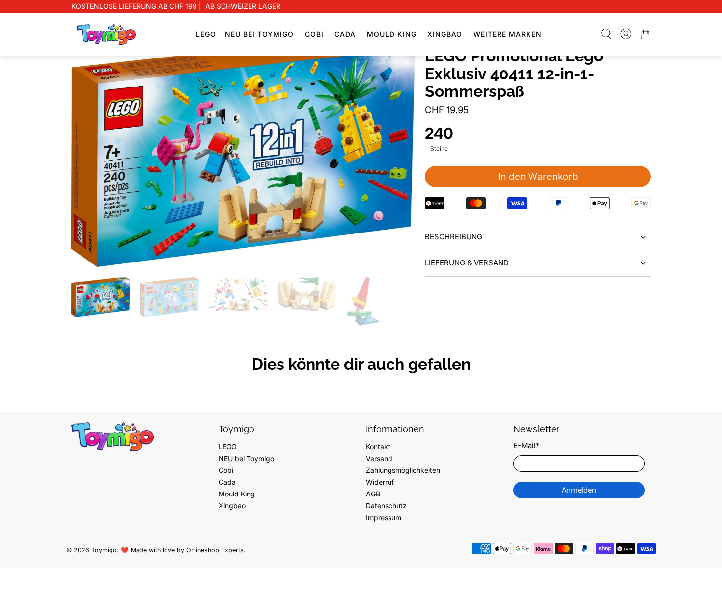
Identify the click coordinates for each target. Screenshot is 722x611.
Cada (345, 34)
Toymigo (104, 549)
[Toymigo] (106, 34)
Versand (379, 458)
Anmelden (579, 490)
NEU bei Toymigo (259, 34)
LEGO (206, 34)
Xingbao (444, 34)
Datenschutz (386, 505)
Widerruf (380, 482)
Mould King (392, 34)
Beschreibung (453, 236)
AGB (373, 494)
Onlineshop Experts (215, 549)
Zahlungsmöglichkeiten (403, 470)
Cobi (314, 34)
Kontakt (378, 446)
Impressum (383, 517)
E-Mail (526, 445)
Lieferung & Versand (467, 262)
